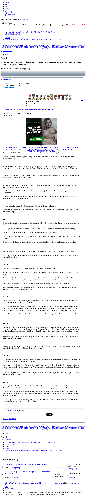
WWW (82, 100)
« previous (4, 51)
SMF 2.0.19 (9, 483)
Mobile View (44, 483)
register (25, 19)
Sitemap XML (10, 489)
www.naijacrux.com (9, 419)
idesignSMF (75, 483)
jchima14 (15, 477)
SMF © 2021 (19, 483)
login (19, 19)
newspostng (16, 468)
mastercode (7, 80)
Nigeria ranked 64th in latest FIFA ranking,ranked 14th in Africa (26, 464)
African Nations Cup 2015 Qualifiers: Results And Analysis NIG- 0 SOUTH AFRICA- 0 (28, 109)
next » (10, 51)
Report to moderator (9, 410)
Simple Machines (31, 483)
